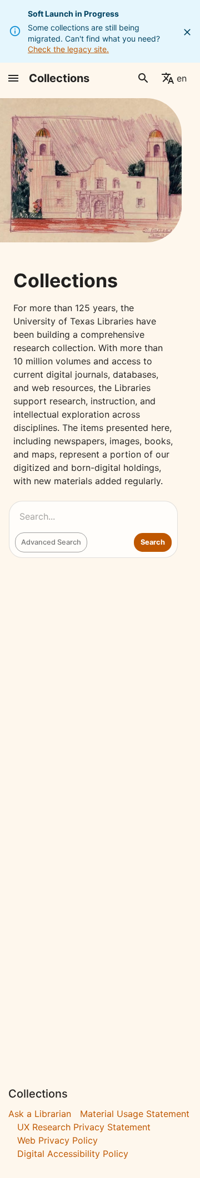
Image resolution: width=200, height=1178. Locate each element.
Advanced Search (51, 542)
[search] (143, 78)
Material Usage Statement (134, 1113)
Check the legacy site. (68, 49)
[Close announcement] (187, 32)
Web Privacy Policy (57, 1140)
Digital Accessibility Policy (72, 1153)
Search (153, 542)
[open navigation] (13, 78)
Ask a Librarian (39, 1113)
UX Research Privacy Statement (84, 1127)
